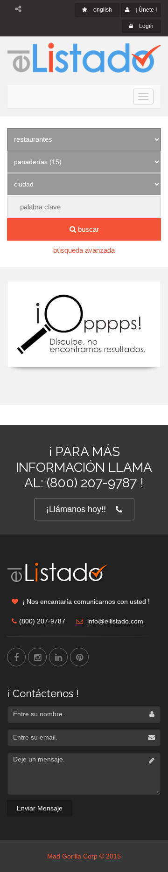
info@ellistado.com (114, 621)
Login (146, 26)
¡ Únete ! (145, 10)
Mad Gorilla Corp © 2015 (84, 856)
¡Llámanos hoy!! (76, 509)
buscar (87, 229)
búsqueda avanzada (84, 250)
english (102, 10)
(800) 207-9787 (42, 621)
